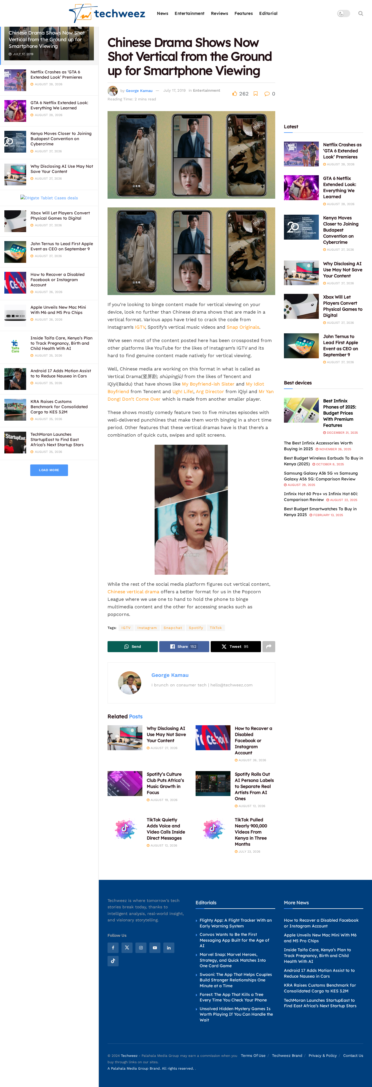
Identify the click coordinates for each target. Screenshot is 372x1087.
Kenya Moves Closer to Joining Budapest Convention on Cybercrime (61, 138)
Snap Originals (243, 327)
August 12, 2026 (251, 806)
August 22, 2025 (343, 500)
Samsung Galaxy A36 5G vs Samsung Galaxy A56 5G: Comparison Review (321, 476)
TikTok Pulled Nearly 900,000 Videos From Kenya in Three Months (251, 832)
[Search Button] (360, 13)
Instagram (147, 628)
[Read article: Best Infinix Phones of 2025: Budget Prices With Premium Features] (301, 410)
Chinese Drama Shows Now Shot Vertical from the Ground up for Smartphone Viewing (47, 39)
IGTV (140, 327)
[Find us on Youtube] (154, 948)
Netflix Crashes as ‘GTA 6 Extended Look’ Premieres (56, 74)
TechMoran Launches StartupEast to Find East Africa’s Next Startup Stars (57, 439)
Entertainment (190, 13)
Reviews (219, 13)
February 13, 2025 (327, 515)
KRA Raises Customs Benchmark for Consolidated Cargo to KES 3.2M (59, 407)
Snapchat (173, 628)
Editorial (268, 13)
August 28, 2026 (340, 164)
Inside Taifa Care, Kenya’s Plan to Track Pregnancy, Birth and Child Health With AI (61, 343)
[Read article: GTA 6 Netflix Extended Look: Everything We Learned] (301, 187)
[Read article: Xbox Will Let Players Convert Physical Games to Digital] (301, 306)
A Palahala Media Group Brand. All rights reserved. (151, 1068)
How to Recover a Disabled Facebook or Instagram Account (58, 279)
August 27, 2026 (163, 748)
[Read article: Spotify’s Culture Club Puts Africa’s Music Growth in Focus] (125, 783)
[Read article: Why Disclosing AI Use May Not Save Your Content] (125, 737)
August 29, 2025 (301, 485)
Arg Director (210, 391)
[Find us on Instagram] (140, 948)
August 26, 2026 (251, 760)
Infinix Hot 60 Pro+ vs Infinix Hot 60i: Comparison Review (321, 496)
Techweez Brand (287, 1055)
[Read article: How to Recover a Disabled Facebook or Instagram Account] (213, 737)
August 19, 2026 (163, 800)
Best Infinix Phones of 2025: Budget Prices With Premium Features (339, 413)
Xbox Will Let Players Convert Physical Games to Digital (60, 215)
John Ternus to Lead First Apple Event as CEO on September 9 (62, 246)
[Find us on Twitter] (127, 948)
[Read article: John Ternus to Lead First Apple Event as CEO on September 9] (301, 345)
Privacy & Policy (323, 1055)
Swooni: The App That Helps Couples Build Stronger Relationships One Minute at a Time (236, 980)
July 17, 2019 (174, 90)
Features (244, 13)
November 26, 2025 (334, 449)
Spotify (196, 628)
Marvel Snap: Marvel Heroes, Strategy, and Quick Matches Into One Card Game (233, 960)
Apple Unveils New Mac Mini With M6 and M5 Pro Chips (58, 310)
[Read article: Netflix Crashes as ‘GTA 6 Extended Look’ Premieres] (301, 154)
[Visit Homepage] (107, 13)
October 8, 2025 (329, 464)
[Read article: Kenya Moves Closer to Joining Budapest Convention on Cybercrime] (301, 227)
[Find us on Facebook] (113, 948)
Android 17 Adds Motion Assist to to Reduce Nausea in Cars (61, 373)
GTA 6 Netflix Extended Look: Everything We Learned (59, 105)
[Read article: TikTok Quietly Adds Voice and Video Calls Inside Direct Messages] (125, 829)
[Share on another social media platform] (268, 646)
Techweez (129, 1055)
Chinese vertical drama (133, 591)
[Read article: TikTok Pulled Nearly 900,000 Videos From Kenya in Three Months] (213, 829)
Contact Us (353, 1055)
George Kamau (139, 90)
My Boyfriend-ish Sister (208, 384)
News (162, 13)
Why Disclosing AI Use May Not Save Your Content (62, 169)
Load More (49, 470)
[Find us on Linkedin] (168, 948)
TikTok (216, 628)
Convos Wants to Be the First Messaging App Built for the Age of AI (234, 940)
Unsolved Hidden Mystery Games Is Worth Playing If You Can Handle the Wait (236, 1014)
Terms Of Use (253, 1055)
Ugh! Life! (182, 391)
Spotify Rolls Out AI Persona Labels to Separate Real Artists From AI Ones (254, 786)
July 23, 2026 (248, 851)
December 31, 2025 (342, 433)
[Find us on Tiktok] (113, 961)
